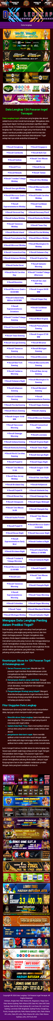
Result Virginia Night (39, 442)
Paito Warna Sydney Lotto (30, 1011)
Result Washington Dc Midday (39, 245)
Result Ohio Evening (15, 357)
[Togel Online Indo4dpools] (26, 889)
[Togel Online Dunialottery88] (26, 921)
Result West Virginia (39, 319)
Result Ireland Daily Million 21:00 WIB (39, 551)
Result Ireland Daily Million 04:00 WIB (15, 299)
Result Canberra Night (39, 541)
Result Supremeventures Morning (14, 595)
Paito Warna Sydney (11, 1003)
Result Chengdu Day (39, 509)
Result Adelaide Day (39, 490)
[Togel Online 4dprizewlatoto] (26, 867)
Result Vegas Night (40, 462)
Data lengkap (26, 25)
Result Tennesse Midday (15, 225)
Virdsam (7, 1001)
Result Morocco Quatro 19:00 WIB (40, 526)
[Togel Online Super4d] (26, 56)
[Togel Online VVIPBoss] (26, 34)
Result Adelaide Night (39, 560)
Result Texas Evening (16, 336)
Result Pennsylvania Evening (39, 327)
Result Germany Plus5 (39, 212)
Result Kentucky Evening (15, 448)
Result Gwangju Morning (15, 434)
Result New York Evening (15, 364)
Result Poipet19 (15, 526)
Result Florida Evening (15, 405)
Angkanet (25, 1009)
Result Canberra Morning (15, 372)
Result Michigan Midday (15, 615)
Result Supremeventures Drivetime (14, 309)
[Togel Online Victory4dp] (26, 801)
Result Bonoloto (15, 282)
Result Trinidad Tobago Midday (15, 180)
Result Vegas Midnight (39, 502)
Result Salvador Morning (39, 265)
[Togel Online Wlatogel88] (26, 856)
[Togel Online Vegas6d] (26, 823)
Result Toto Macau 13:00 (15, 469)
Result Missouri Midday (15, 245)
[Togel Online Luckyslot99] (26, 899)
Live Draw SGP (16, 1009)
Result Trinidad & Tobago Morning (15, 559)
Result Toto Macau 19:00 (40, 517)
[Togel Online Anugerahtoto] (26, 932)
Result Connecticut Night (40, 426)
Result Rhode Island (15, 232)
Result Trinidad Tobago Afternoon (39, 273)
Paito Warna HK (25, 1001)
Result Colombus (15, 603)
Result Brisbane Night (15, 551)
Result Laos (16, 577)
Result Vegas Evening (39, 405)
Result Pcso (15, 167)
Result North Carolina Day (15, 273)
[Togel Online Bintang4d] (26, 845)
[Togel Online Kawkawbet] (26, 812)
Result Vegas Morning (39, 603)
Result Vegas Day (39, 299)
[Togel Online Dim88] (26, 45)
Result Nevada (15, 173)
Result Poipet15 (15, 490)
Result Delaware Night (15, 381)
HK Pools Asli (32, 1017)
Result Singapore (39, 147)
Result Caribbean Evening (15, 398)
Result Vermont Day (15, 212)
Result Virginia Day (40, 258)
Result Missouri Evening (39, 418)
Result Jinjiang (39, 411)
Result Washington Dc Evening (39, 381)
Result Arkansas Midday (15, 258)
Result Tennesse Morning (15, 585)
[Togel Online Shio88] (26, 976)
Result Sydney (15, 160)
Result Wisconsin (39, 357)
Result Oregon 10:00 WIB (15, 418)
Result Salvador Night (39, 615)
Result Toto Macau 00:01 (40, 160)
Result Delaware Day (39, 252)
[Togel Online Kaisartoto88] (26, 878)
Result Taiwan (40, 173)
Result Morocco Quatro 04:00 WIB (16, 290)
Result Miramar (39, 343)
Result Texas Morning (39, 595)
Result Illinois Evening (15, 411)
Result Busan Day (15, 496)
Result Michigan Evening (39, 349)
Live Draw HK (36, 1006)
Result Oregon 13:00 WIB (39, 469)
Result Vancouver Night (40, 533)
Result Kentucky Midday (39, 218)
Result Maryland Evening (40, 389)
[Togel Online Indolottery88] (26, 943)
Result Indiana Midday (15, 218)
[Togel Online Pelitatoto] (26, 89)
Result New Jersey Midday (15, 477)
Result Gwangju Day (39, 496)
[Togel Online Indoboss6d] (26, 791)
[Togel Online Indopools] (26, 965)
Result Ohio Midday (39, 180)
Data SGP (42, 1003)
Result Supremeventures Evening (38, 398)
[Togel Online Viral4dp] (26, 100)
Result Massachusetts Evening (39, 364)
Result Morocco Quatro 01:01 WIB (16, 196)
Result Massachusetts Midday (39, 188)
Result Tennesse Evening (15, 349)
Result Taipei (15, 609)
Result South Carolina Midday (39, 196)
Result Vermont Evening (15, 327)
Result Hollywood (39, 485)
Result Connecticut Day (15, 252)
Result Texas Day (39, 225)
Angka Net (15, 1001)
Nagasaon (36, 1001)
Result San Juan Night (39, 478)
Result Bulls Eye (39, 153)
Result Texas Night (40, 448)
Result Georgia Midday (15, 188)
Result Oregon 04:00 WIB (39, 290)
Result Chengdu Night (39, 585)
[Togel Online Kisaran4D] (26, 67)
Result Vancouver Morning (15, 426)
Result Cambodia (15, 153)
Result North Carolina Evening (15, 454)
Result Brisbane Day (15, 485)
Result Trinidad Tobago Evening (15, 318)
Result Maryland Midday (39, 609)
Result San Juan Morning (39, 282)
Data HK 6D (14, 1006)
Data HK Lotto (17, 1014)
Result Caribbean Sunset (39, 309)
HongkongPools (14, 1011)
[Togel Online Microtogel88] (26, 780)
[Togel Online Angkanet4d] (26, 954)
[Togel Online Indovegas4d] (26, 987)
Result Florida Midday (39, 232)
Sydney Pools (35, 1009)
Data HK (35, 1003)
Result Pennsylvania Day (15, 238)
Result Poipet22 (39, 568)
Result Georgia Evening (15, 343)
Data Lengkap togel (10, 118)
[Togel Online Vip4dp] (26, 910)
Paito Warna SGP (25, 1003)
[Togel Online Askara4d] (26, 834)
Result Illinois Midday (39, 238)
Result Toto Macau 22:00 (40, 576)
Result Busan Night (15, 533)
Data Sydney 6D (25, 1006)
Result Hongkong (15, 147)
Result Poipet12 (15, 462)
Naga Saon (44, 1001)
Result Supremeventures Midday (14, 205)
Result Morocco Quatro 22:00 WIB (16, 568)
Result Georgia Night (39, 455)
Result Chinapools (15, 502)
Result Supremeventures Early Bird (14, 541)
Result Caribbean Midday (39, 205)
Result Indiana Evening (15, 442)
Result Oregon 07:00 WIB (39, 335)
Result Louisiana (40, 435)
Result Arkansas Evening (16, 389)
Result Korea (39, 167)
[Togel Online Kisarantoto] (26, 78)
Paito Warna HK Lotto (31, 1014)
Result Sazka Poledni (15, 518)
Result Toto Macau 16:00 (15, 509)
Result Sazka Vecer (15, 265)
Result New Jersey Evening (39, 372)
